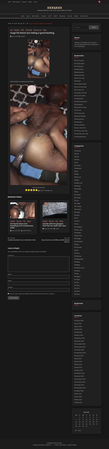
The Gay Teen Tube (81, 131)
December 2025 (80, 344)
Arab (77, 156)
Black (22, 30)
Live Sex (69, 16)
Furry (77, 224)
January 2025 (80, 376)
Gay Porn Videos (81, 95)
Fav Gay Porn (84, 16)
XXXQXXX (54, 8)
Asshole (78, 165)
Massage (78, 256)
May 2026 (79, 329)
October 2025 (80, 350)
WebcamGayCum (81, 136)
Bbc (77, 171)
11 (90, 419)
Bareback (16, 30)
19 (93, 422)
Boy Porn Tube (80, 78)
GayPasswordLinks (81, 101)
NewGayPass (80, 119)
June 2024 (79, 396)
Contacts (24, 2)
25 (90, 424)
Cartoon (78, 194)
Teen (77, 282)
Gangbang (79, 227)
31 (86, 426)
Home (22, 16)
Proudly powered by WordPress (42, 445)
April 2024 (79, 402)
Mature (78, 262)
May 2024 (79, 399)
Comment (11, 255)
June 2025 (79, 361)
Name (10, 274)
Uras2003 (22, 36)
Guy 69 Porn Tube (81, 107)
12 (93, 419)
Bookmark (62, 16)
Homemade (28, 30)
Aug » (79, 430)
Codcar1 (57, 228)
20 (97, 422)
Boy (77, 192)
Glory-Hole (79, 230)
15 (79, 422)
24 (86, 424)
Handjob (78, 238)
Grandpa (78, 232)
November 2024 (80, 382)
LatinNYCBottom (27, 230)
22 (79, 424)
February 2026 (80, 338)
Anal (11, 30)
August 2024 (80, 391)
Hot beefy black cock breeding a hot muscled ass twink (21, 226)
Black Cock (79, 183)
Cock (24, 221)
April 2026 (79, 332)
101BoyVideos (80, 63)
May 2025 (79, 364)
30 (83, 426)
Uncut (77, 288)
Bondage (78, 189)
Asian (77, 159)
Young (77, 294)
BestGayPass (80, 72)
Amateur (12, 221)
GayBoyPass (79, 98)
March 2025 (79, 370)
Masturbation (80, 259)
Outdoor (78, 276)
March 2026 (79, 335)
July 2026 (78, 323)
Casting (78, 197)
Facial (77, 215)
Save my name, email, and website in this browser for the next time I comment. (32, 293)
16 (83, 422)
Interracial (79, 247)
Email (10, 280)
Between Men (80, 75)
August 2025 (80, 355)
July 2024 (78, 393)
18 (90, 422)
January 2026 (80, 341)
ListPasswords (80, 113)
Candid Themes (71, 445)
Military (78, 265)
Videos (76, 16)
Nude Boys (79, 122)
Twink (77, 285)
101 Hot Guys (80, 60)
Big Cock (19, 221)
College (78, 203)
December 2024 (80, 379)
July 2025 (78, 358)
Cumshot (78, 209)
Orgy (77, 273)
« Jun (75, 430)
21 (76, 424)
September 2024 (81, 388)
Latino (78, 253)
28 (76, 426)
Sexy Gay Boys (80, 125)
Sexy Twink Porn (81, 128)
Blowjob (78, 186)
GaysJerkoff (79, 104)
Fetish (77, 221)
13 (97, 419)
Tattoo (78, 279)
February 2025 (80, 373)
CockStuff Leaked (81, 84)
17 (86, 422)
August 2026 (80, 320)
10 (86, 419)
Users (35, 2)
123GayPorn (79, 66)
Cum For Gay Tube (81, 87)
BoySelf (78, 81)
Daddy (78, 212)
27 (97, 424)
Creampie (78, 206)
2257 (9, 2)
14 (76, 422)
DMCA (30, 2)
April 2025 (79, 367)
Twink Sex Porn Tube (82, 133)
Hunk (77, 244)
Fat (77, 218)
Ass (77, 162)
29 (79, 426)
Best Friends (16, 2)
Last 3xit (78, 110)
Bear (77, 174)
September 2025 (81, 353)
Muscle (78, 271)
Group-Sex (79, 235)
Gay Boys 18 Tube (81, 93)
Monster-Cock (37, 30)
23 (83, 424)
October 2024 (80, 385)
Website (10, 287)
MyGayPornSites (81, 116)
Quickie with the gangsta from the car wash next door (54, 225)
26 (93, 424)
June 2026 (79, 326)
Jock (77, 250)
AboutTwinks (80, 69)
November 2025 (80, 347)
